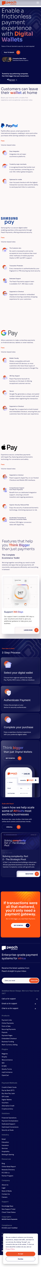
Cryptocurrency (7, 1109)
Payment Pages (7, 1035)
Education (5, 1142)
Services (5, 1148)
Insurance (5, 1145)
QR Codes (5, 1096)
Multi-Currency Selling (9, 1045)
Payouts (4, 1032)
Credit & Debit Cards (9, 1087)
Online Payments (8, 1023)
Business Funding (8, 1042)
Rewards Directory (8, 1170)
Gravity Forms (7, 1069)
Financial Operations (9, 1118)
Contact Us (6, 1194)
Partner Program (7, 1176)
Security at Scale (8, 1130)
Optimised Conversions (10, 1127)
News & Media (7, 1191)
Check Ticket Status (9, 1212)
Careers (4, 1197)
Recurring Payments (9, 1029)
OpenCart (5, 1075)
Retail (4, 1139)
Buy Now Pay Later (8, 1093)
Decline (20, 1259)
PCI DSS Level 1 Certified (9, 1228)
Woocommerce (7, 1060)
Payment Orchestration (10, 1121)
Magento (5, 1054)
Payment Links (7, 1020)
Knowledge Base (7, 1206)
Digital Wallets (7, 1100)
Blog (3, 1163)
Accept (20, 1254)
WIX (3, 1063)
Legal (3, 1188)
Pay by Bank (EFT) (8, 1090)
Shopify (4, 1057)
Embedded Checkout (9, 1038)
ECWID (4, 1066)
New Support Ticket (8, 1209)
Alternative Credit (8, 1106)
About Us (5, 1185)
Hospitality (5, 1151)
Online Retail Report (9, 1167)
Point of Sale (6, 1026)
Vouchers (5, 1103)
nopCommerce (7, 1072)
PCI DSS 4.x (6, 1173)
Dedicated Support (8, 1124)
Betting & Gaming (8, 1154)
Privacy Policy (10, 1249)
